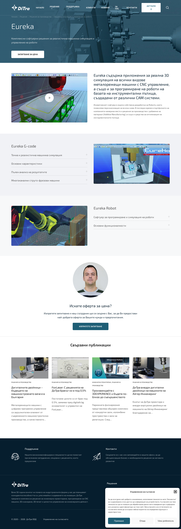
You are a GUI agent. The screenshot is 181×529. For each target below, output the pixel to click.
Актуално (151, 7)
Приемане (119, 521)
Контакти (132, 7)
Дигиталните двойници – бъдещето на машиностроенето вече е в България (28, 392)
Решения (54, 7)
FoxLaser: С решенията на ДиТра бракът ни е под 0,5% (69, 389)
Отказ (142, 521)
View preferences (166, 521)
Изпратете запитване (90, 326)
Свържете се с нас (33, 466)
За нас (117, 8)
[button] (175, 491)
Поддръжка (72, 7)
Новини (105, 7)
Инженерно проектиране (101, 382)
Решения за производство (21, 382)
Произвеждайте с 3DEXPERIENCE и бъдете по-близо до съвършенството (109, 394)
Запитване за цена (28, 54)
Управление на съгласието (55, 519)
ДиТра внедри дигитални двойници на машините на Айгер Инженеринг (149, 391)
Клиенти (90, 7)
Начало (40, 7)
